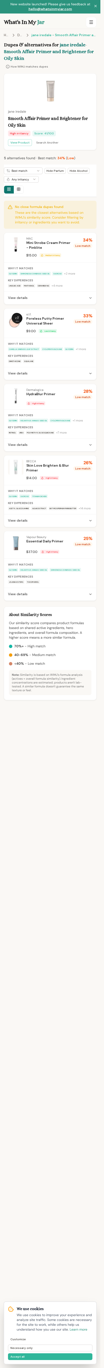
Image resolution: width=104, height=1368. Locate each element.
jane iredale (72, 45)
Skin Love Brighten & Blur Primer (47, 467)
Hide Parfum (55, 171)
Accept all (17, 1357)
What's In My (24, 22)
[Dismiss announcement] (95, 6)
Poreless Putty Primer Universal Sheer (45, 320)
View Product (20, 143)
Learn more (78, 1329)
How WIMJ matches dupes (29, 67)
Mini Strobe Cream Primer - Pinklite (48, 245)
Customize (18, 1339)
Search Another (47, 143)
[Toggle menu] (91, 22)
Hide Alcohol (79, 171)
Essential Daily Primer (44, 541)
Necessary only (21, 1348)
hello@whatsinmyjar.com (50, 9)
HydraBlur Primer (40, 394)
